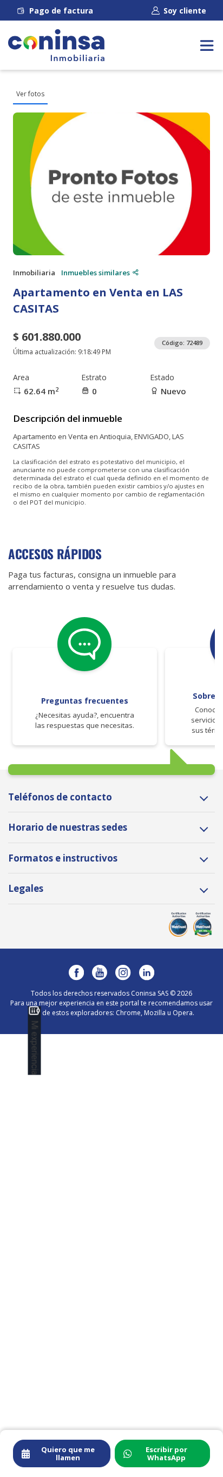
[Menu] (207, 45)
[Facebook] (76, 972)
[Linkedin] (146, 972)
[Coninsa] (56, 45)
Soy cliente (184, 10)
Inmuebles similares (95, 272)
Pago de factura (61, 10)
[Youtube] (99, 972)
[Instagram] (122, 972)
